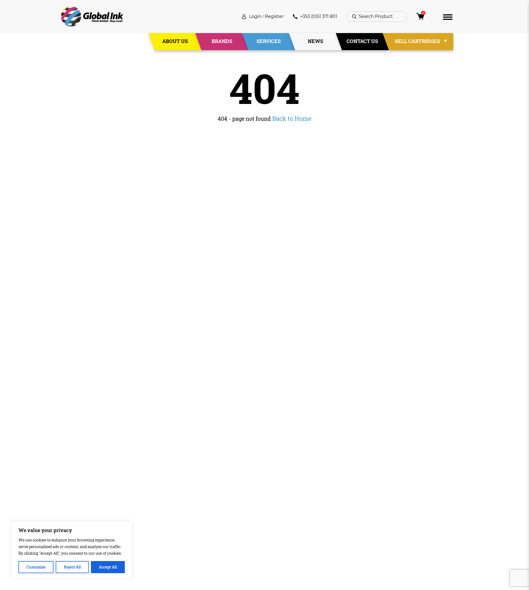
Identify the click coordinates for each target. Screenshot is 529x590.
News (315, 41)
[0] (425, 17)
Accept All (108, 567)
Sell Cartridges (417, 41)
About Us (175, 41)
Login (255, 16)
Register (274, 16)
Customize (35, 567)
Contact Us (362, 41)
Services (269, 41)
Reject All (72, 567)
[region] (71, 550)
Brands (222, 41)
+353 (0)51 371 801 (318, 16)
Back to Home (291, 118)
